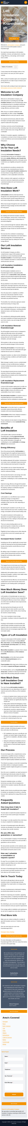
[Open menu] (25, 2)
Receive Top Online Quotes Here (14, 561)
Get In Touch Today (14, 61)
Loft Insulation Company (13, 45)
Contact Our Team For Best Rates (14, 211)
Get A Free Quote (14, 1011)
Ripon (8, 931)
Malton (4, 1039)
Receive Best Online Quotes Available (14, 403)
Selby (4, 1030)
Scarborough (6, 1042)
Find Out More (14, 722)
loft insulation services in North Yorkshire (11, 88)
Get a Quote (13, 38)
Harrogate (3, 931)
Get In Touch (14, 1103)
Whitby (4, 1044)
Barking (12, 931)
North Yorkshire (6, 1026)
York (4, 1028)
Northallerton (6, 1035)
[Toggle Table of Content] (14, 67)
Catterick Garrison (7, 1037)
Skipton (4, 1033)
